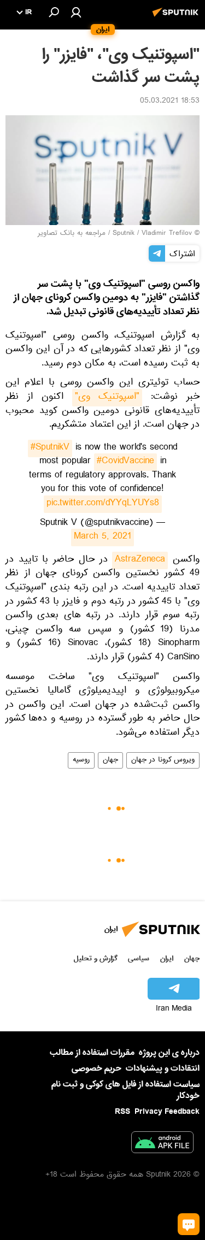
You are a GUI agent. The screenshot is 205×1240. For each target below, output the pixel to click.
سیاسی (138, 958)
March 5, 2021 (102, 537)
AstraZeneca (140, 560)
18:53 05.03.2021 (170, 101)
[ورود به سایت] (76, 12)
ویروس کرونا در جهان (163, 760)
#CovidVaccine (125, 462)
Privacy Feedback (167, 1112)
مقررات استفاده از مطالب (92, 1052)
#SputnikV (50, 448)
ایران (166, 958)
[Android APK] (162, 1144)
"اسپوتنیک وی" (107, 397)
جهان (110, 760)
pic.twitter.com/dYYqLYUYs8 (102, 504)
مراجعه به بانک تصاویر (72, 233)
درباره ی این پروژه (169, 1052)
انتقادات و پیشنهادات (163, 1069)
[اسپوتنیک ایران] (177, 18)
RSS (122, 1111)
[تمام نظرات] (189, 1224)
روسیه (81, 760)
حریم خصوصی (96, 1068)
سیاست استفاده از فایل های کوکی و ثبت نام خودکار (125, 1090)
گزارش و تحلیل (96, 958)
